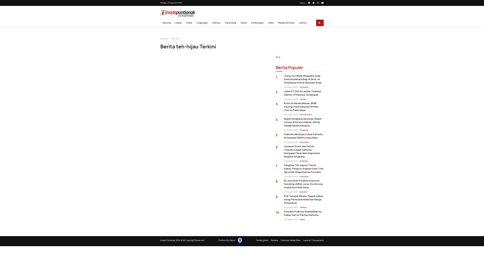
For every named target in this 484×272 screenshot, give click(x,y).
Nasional (166, 22)
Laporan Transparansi (313, 240)
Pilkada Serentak (286, 22)
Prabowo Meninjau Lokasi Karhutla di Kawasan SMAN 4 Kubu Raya (303, 136)
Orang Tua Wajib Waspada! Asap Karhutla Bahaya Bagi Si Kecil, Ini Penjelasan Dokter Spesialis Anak (302, 79)
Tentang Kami (262, 240)
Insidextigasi (257, 22)
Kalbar (178, 22)
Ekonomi (216, 22)
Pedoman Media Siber (291, 240)
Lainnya (303, 22)
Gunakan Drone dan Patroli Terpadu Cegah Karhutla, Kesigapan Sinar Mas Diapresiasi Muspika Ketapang (302, 151)
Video (271, 22)
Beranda (164, 38)
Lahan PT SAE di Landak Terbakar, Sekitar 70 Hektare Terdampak (303, 93)
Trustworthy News (226, 240)
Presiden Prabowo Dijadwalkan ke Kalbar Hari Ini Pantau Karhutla (303, 213)
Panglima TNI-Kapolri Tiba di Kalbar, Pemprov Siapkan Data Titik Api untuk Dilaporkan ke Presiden (303, 169)
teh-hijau (175, 38)
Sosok (244, 22)
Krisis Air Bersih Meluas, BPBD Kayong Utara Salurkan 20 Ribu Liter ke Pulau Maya (301, 107)
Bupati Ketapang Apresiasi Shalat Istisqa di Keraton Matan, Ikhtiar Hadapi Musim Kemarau (303, 122)
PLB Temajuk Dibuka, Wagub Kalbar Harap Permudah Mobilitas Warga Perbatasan (303, 199)
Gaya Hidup (230, 22)
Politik (189, 22)
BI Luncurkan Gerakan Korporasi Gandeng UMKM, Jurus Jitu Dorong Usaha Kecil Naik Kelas (303, 184)
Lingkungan (202, 22)
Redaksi (274, 240)
